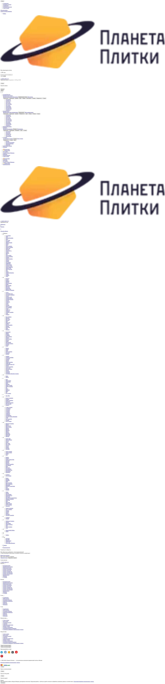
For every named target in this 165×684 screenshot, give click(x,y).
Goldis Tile (8, 363)
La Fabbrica (8, 408)
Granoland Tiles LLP (10, 364)
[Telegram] (2, 653)
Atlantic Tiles (8, 268)
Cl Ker (7, 308)
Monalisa (7, 432)
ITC (6, 392)
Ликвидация (8, 540)
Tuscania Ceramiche (10, 515)
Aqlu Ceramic (8, 255)
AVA (7, 270)
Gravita (7, 365)
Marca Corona (9, 427)
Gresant (7, 370)
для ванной (8, 99)
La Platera (8, 412)
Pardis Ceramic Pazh (10, 459)
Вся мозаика (10, 129)
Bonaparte (8, 287)
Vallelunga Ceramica (10, 521)
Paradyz (7, 458)
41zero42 (7, 538)
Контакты (5, 604)
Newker (7, 445)
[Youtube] (16, 653)
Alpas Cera (8, 248)
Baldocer (7, 280)
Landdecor (8, 413)
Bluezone (8, 286)
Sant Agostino (8, 494)
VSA (7, 528)
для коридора (8, 108)
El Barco (7, 334)
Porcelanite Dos (9, 470)
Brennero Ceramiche (10, 290)
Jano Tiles (8, 395)
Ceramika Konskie (9, 299)
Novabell (7, 449)
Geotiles (7, 359)
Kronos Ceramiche (9, 402)
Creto (7, 313)
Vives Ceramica (9, 526)
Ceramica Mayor (9, 298)
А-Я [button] (4, 537)
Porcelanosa (8, 471)
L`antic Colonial (9, 407)
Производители (6, 155)
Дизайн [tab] (16, 98)
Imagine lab (8, 381)
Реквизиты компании (8, 601)
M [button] (3, 422)
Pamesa (7, 457)
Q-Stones (7, 474)
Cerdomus (8, 301)
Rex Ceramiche (9, 482)
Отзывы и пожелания (8, 627)
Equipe (7, 341)
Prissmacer (8, 472)
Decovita (7, 318)
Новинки (5, 154)
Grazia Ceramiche (9, 366)
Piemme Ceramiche (10, 464)
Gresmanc (8, 371)
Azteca (7, 271)
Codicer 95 (8, 309)
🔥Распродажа (6, 149)
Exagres (7, 344)
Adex (7, 239)
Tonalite (7, 511)
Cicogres (7, 305)
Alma (7, 245)
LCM (7, 417)
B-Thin (7, 279)
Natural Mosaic (9, 439)
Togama (7, 510)
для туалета (8, 103)
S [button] (3, 490)
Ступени (5, 137)
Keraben (7, 399)
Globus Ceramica (9, 362)
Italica (7, 391)
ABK (7, 236)
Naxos (7, 442)
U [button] (3, 516)
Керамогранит (6, 111)
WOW (7, 531)
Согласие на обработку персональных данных (13, 629)
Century (7, 296)
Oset (7, 455)
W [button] (3, 529)
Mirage (7, 431)
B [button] (3, 277)
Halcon (7, 377)
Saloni (7, 492)
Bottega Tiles (8, 289)
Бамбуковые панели (7, 146)
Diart (7, 321)
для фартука (8, 100)
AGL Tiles (8, 240)
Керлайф (7, 539)
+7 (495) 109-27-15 (5, 78)
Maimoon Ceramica (10, 423)
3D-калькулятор (4, 10)
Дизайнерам (5, 5)
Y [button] (3, 533)
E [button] (3, 330)
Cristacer (7, 314)
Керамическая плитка (8, 95)
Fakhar (7, 349)
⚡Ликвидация (6, 163)
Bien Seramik (8, 285)
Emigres (7, 337)
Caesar (7, 292)
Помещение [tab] (11, 98)
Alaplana (7, 241)
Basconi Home (9, 283)
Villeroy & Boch (9, 524)
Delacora (7, 320)
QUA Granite (8, 475)
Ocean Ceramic (9, 451)
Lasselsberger (8, 415)
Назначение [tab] (6, 98)
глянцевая (8, 144)
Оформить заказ (4, 557)
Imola (7, 383)
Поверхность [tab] (39, 98)
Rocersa (7, 488)
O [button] (3, 450)
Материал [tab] (17, 130)
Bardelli (7, 282)
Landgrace (8, 414)
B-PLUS (7, 278)
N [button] (3, 437)
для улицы (8, 105)
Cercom (7, 300)
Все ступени (10, 138)
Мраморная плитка (7, 126)
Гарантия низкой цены (8, 624)
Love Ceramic (8, 421)
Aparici (7, 251)
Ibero (7, 379)
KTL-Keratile (8, 403)
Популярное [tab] (28, 98)
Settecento (8, 496)
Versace (7, 522)
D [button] (3, 315)
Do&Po (7, 323)
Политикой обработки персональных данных (84, 681)
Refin (7, 481)
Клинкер (5, 147)
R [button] (3, 477)
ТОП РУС (8, 542)
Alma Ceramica (9, 246)
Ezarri (7, 345)
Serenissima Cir (9, 495)
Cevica (7, 304)
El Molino (8, 335)
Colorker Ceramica (9, 312)
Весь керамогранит (14, 112)
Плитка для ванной (7, 569)
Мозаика (5, 127)
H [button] (3, 374)
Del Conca (8, 319)
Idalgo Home (8, 380)
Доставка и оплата (7, 4)
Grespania (8, 372)
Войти (4, 13)
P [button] (3, 456)
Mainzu (7, 424)
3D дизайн (5, 151)
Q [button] (3, 473)
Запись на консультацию (6, 645)
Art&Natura (8, 263)
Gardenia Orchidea (9, 357)
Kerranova (8, 401)
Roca (7, 487)
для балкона (8, 106)
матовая (7, 141)
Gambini (7, 356)
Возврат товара (6, 626)
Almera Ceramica (9, 247)
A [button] (3, 234)
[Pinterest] (2, 657)
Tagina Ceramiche (9, 508)
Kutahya (7, 405)
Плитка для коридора (7, 572)
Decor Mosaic (8, 316)
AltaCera (7, 249)
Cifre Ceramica (9, 306)
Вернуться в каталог (5, 555)
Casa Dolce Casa (9, 293)
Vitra (7, 525)
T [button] (3, 507)
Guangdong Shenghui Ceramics (12, 373)
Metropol (7, 430)
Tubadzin (7, 514)
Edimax (7, 333)
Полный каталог (6, 565)
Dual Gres (8, 327)
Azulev (7, 274)
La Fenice (8, 410)
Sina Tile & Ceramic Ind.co (11, 497)
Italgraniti (8, 390)
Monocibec (8, 434)
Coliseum (8, 311)
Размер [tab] (33, 98)
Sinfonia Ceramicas (10, 499)
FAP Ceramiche (9, 351)
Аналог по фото (6, 11)
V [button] (3, 519)
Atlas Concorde (9, 269)
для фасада (8, 110)
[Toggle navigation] (7, 618)
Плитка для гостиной (8, 573)
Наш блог (5, 603)
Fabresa (7, 348)
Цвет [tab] (20, 98)
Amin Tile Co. (9, 250)
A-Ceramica (8, 235)
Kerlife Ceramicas (9, 400)
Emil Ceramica (9, 338)
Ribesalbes (8, 485)
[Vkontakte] (5, 653)
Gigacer (7, 361)
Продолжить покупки (12, 557)
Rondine (7, 489)
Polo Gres (8, 467)
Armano (7, 261)
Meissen (7, 429)
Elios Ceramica (9, 336)
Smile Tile (8, 500)
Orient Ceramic (9, 452)
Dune (7, 328)
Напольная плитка (7, 567)
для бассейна (8, 107)
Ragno (7, 478)
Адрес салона (6, 8)
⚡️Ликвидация (6, 150)
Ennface (7, 340)
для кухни (8, 101)
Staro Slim (8, 502)
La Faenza (8, 409)
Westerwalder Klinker (10, 530)
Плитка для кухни (7, 570)
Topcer (7, 513)
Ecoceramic (8, 332)
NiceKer (7, 448)
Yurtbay (7, 535)
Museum (7, 436)
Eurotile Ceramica (9, 343)
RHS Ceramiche (9, 484)
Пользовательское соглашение (9, 628)
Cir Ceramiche (9, 307)
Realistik (7, 479)
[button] (5, 76)
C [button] (3, 291)
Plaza (7, 466)
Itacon (7, 388)
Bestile (7, 284)
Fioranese (8, 352)
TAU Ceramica (9, 509)
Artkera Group (9, 264)
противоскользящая (10, 142)
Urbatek (7, 518)
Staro (7, 501)
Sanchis (7, 493)
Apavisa (7, 253)
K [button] (3, 396)
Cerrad (7, 303)
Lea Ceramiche (9, 419)
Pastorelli (7, 460)
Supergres (8, 506)
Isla (6, 387)
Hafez (7, 376)
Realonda (8, 480)
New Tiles (8, 443)
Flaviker (7, 354)
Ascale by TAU (9, 265)
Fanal (7, 350)
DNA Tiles (8, 322)
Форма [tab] (24, 98)
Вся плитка (15, 96)
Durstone (7, 329)
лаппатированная (9, 143)
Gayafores (8, 358)
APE (7, 254)
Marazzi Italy (8, 426)
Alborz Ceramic (9, 242)
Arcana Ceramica (9, 256)
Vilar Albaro (8, 523)
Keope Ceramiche (9, 398)
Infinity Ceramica (9, 386)
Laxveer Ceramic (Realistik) (11, 416)
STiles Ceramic (9, 503)
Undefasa (8, 517)
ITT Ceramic (8, 393)
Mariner (7, 428)
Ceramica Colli (9, 297)
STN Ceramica (9, 504)
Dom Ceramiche (9, 325)
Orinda (7, 453)
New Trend (8, 444)
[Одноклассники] (9, 653)
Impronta (7, 384)
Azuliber (7, 275)
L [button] (3, 406)
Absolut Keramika (9, 238)
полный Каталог (6, 94)
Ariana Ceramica (9, 258)
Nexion (7, 446)
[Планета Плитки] (82, 68)
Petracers (7, 463)
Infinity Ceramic (9, 385)
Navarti (7, 441)
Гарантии (5, 623)
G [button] (3, 355)
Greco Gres (8, 367)
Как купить (5, 621)
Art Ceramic (8, 262)
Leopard (7, 420)
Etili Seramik (8, 342)
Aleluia (7, 243)
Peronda (7, 461)
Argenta (7, 257)
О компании (6, 3)
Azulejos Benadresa (10, 272)
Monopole (8, 435)
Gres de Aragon (9, 369)
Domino (7, 326)
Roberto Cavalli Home (10, 486)
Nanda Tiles (8, 438)
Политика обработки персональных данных (10, 662)
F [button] (3, 347)
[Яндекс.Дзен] (12, 653)
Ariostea (7, 260)
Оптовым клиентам (7, 6)
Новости (5, 602)
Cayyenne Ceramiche (10, 294)
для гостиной (9, 104)
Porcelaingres (8, 468)
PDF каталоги (6, 598)
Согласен (3, 682)
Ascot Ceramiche (9, 267)
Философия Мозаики (10, 543)
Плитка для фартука (7, 571)
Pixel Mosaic (8, 465)
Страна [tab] (44, 98)
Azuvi (7, 276)
